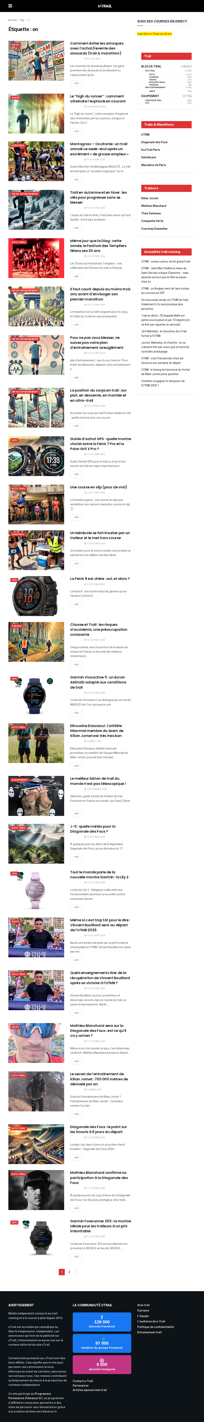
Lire (76, 83)
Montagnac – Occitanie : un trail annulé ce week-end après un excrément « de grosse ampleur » (99, 148)
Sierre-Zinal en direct (157, 34)
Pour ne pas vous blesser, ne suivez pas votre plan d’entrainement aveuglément (97, 342)
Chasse (17, 626)
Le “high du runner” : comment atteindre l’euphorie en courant (98, 99)
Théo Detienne (151, 213)
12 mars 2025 (93, 741)
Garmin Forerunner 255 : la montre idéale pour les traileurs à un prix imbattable (100, 1226)
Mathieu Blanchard (153, 206)
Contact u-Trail (83, 1381)
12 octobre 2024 (95, 304)
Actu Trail (19, 242)
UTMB (145, 135)
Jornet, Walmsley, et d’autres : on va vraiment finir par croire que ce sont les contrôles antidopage (165, 347)
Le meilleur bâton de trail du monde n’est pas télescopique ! (98, 781)
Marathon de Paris (153, 165)
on (28, 20)
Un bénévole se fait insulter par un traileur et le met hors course (100, 535)
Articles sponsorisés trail (90, 1390)
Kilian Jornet (149, 198)
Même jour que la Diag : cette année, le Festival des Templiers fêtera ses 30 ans (98, 245)
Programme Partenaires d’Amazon (29, 1396)
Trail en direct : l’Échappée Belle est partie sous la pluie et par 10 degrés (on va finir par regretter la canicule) (165, 320)
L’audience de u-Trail (151, 1321)
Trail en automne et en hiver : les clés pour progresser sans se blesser (98, 197)
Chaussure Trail (153, 100)
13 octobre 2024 (95, 256)
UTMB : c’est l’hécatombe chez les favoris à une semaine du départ (162, 360)
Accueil (12, 20)
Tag (22, 20)
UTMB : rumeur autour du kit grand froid (165, 262)
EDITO (15, 45)
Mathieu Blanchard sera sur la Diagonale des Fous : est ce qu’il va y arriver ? (98, 1030)
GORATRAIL (18, 145)
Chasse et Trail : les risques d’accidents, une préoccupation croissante (98, 629)
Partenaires (80, 1386)
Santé (16, 97)
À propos (143, 1310)
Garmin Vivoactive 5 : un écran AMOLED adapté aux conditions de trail (98, 682)
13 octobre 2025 (95, 159)
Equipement (19, 780)
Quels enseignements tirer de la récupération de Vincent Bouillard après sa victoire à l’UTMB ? (100, 977)
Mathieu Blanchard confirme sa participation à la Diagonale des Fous (99, 1177)
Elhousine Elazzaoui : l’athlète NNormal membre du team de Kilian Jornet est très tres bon (97, 730)
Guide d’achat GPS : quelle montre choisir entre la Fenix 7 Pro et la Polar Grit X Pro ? (100, 443)
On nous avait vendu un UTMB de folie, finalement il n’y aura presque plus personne (165, 304)
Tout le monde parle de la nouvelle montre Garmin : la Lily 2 (99, 875)
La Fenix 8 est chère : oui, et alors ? (99, 578)
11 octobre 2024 (95, 1041)
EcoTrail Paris (150, 150)
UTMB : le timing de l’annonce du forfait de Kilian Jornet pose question (165, 372)
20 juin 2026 (93, 58)
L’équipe (143, 1316)
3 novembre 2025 (96, 106)
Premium (153, 85)
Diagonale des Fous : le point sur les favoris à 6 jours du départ (98, 1129)
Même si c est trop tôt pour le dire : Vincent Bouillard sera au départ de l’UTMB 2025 (100, 925)
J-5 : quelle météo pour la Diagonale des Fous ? (93, 829)
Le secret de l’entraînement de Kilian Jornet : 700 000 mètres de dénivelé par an (99, 1078)
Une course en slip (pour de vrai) (98, 487)
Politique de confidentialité (155, 1327)
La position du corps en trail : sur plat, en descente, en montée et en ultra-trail (98, 395)
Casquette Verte (152, 221)
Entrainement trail (149, 1332)
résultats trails (157, 82)
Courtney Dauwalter (154, 229)
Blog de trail (151, 66)
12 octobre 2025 (95, 208)
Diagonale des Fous (154, 142)
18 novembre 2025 (96, 789)
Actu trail (143, 1305)
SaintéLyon (148, 157)
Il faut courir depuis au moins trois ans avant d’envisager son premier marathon (100, 294)
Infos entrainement (25, 194)
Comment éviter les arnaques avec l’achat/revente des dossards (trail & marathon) (96, 48)
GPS (14, 440)
